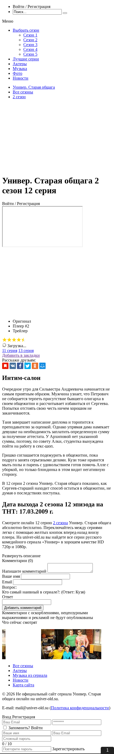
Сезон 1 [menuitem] (30, 35)
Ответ (7, 597)
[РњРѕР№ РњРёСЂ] (42, 366)
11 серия (9, 350)
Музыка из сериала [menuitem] (30, 675)
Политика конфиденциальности (80, 708)
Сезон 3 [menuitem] (30, 44)
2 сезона (60, 523)
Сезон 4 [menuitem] (30, 49)
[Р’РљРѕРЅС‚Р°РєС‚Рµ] (13, 366)
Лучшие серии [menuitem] (26, 59)
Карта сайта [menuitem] (23, 685)
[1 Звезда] (4, 340)
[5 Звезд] (23, 340)
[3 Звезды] (14, 340)
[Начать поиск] (65, 13)
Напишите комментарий (24, 571)
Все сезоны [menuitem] (23, 665)
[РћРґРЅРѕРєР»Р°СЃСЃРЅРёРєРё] (35, 366)
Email (7, 582)
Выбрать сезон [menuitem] (26, 30)
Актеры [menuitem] (20, 64)
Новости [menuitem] (20, 78)
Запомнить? (19, 728)
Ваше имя (11, 576)
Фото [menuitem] (17, 73)
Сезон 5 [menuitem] (30, 54)
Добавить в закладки (21, 355)
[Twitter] (27, 366)
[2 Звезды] (9, 340)
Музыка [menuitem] (20, 68)
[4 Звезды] (18, 340)
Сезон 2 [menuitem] (30, 40)
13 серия (26, 350)
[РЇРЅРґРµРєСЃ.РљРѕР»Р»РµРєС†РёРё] (5, 366)
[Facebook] (20, 366)
